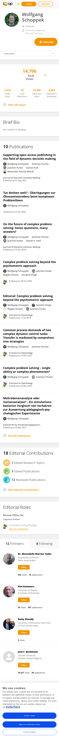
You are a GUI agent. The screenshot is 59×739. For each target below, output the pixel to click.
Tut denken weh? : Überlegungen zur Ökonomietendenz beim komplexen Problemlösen (29, 196)
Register (45, 4)
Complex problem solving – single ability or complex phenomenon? (27, 370)
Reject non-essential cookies (29, 724)
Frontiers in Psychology (23, 525)
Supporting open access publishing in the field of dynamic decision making (29, 157)
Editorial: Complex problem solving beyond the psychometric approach (28, 298)
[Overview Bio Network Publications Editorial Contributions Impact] (29, 53)
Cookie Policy (13, 707)
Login (29, 4)
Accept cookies (29, 715)
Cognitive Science (11, 519)
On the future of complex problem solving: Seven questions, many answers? (27, 228)
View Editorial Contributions (23, 489)
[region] (29, 711)
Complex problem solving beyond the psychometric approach (29, 264)
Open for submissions (18, 529)
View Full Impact (17, 104)
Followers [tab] (15, 543)
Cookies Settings (29, 732)
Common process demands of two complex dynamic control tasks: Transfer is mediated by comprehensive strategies (29, 335)
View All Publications (19, 435)
